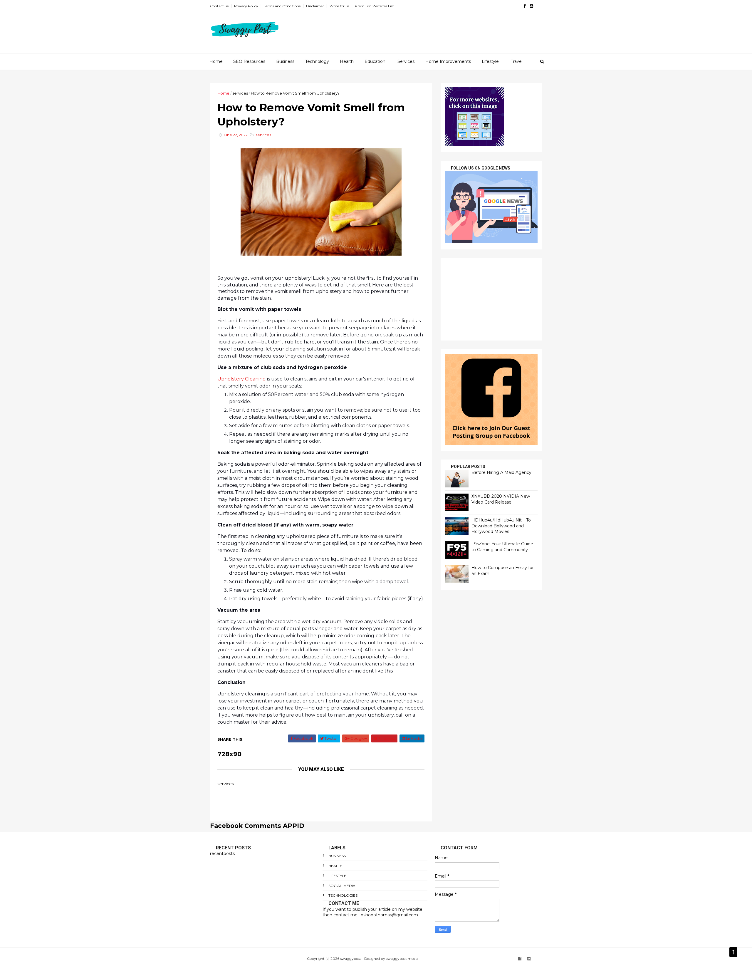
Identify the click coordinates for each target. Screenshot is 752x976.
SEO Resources (249, 61)
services (240, 93)
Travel (517, 61)
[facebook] (524, 6)
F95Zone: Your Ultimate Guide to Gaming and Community (502, 546)
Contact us (219, 6)
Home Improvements (448, 61)
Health (347, 61)
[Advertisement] (491, 299)
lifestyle (337, 875)
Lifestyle (490, 61)
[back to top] (733, 952)
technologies (342, 895)
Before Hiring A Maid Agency (501, 472)
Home (216, 61)
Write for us (339, 6)
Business (285, 61)
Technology (317, 61)
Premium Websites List (374, 6)
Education (375, 61)
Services (405, 61)
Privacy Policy (246, 6)
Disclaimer (315, 6)
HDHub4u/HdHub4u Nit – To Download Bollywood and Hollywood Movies (501, 525)
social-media (341, 885)
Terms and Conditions (282, 6)
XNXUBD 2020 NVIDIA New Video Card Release (500, 499)
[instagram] (531, 6)
